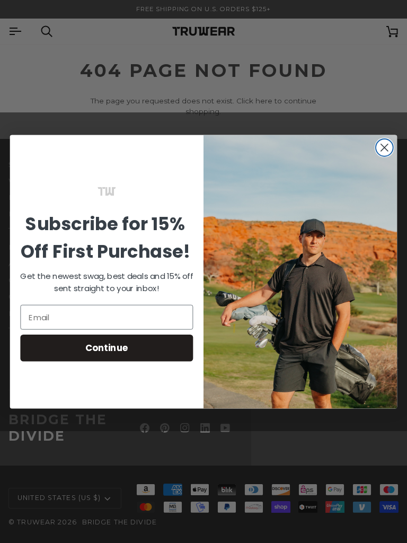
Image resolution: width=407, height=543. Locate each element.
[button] (106, 191)
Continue (106, 347)
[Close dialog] (384, 147)
